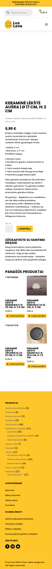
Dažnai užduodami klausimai (19, 519)
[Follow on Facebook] (7, 546)
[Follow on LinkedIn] (18, 546)
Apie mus (9, 490)
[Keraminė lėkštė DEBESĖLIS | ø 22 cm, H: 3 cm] (37, 286)
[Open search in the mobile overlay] (18, 12)
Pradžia (8, 118)
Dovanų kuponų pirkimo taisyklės (21, 534)
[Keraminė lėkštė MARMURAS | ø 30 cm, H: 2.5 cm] (15, 286)
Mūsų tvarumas (12, 495)
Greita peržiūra (16, 316)
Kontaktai (10, 505)
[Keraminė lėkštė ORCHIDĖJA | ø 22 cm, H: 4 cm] (15, 334)
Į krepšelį (25, 228)
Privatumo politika (14, 524)
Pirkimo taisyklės (13, 529)
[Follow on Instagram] (13, 546)
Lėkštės (17, 118)
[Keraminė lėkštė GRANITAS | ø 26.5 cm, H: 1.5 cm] (37, 334)
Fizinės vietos (11, 500)
